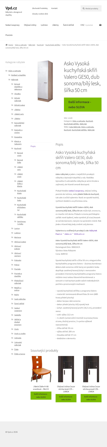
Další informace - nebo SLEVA (79, 104)
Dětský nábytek (17, 99)
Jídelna (17, 109)
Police (16, 265)
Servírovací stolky (21, 222)
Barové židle (20, 161)
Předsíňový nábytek (18, 281)
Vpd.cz (11, 8)
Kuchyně (40, 45)
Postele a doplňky (18, 274)
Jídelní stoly (20, 175)
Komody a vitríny (18, 131)
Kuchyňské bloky (21, 191)
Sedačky (17, 315)
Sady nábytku (20, 299)
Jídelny (55, 25)
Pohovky (17, 260)
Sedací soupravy (12, 25)
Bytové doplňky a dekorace (18, 86)
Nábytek (32, 45)
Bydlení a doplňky (18, 75)
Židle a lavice (19, 354)
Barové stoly (20, 154)
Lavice (17, 228)
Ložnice (44, 25)
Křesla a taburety (18, 142)
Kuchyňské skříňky (53, 45)
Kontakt (54, 8)
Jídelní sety (19, 114)
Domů (10, 45)
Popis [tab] (33, 146)
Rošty (16, 294)
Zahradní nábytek (18, 343)
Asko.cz (68, 234)
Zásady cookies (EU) (40, 14)
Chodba (17, 94)
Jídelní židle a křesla (20, 184)
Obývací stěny (30, 25)
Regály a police (17, 289)
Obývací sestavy (17, 254)
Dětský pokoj (19, 105)
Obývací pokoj (20, 242)
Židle (16, 349)
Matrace (17, 237)
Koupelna (18, 137)
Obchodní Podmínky (40, 8)
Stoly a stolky (20, 333)
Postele (9, 35)
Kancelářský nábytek (19, 124)
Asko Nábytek (74, 127)
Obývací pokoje (17, 247)
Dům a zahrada (21, 45)
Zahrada (17, 338)
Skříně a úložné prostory (17, 322)
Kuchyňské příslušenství (21, 207)
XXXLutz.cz (79, 234)
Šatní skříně (68, 25)
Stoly (16, 329)
